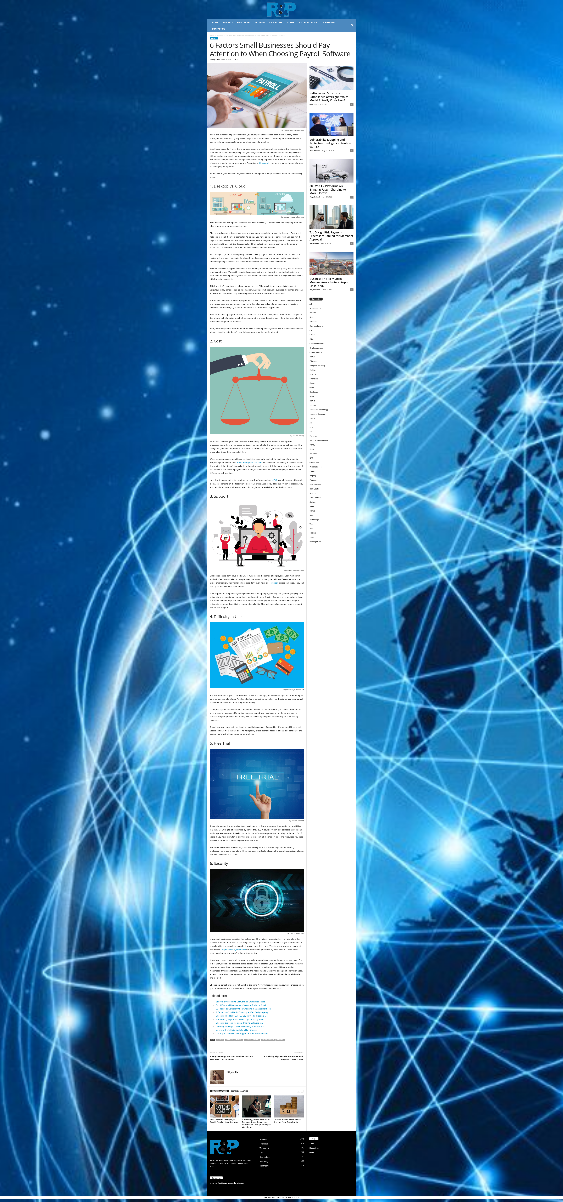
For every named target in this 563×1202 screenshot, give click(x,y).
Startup (312, 511)
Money (290, 22)
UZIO (274, 480)
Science (313, 493)
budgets (220, 1040)
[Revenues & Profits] (281, 9)
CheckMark (264, 163)
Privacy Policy (292, 1197)
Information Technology (319, 410)
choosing (229, 1040)
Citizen (312, 339)
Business (228, 22)
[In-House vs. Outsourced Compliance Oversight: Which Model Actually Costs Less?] (331, 78)
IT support (273, 583)
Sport (312, 506)
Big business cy (229, 949)
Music (312, 449)
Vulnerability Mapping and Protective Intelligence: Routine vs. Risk (330, 143)
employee (238, 1040)
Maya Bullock (315, 197)
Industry (313, 405)
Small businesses (268, 1040)
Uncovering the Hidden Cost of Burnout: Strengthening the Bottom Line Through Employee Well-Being (256, 1123)
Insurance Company (318, 414)
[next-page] (302, 1091)
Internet (260, 22)
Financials (314, 379)
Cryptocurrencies (316, 348)
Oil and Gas (314, 462)
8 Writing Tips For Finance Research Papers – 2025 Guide (283, 1058)
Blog (311, 317)
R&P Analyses (315, 484)
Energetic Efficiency (317, 366)
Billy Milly (215, 60)
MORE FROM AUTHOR (239, 1091)
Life (311, 432)
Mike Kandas (315, 150)
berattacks (241, 949)
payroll (256, 1040)
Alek (311, 104)
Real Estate (275, 22)
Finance (313, 374)
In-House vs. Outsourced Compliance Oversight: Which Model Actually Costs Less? (329, 96)
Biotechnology (315, 308)
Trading (313, 533)
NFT (311, 458)
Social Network (308, 22)
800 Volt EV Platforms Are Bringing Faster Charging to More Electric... (328, 189)
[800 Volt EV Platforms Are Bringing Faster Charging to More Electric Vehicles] (331, 171)
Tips (311, 524)
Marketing (313, 436)
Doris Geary (314, 243)
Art (311, 304)
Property (313, 476)
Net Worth (313, 454)
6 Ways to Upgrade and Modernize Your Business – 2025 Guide (231, 1058)
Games (312, 383)
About (311, 1144)
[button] (352, 25)
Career (312, 335)
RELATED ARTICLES (219, 1091)
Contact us (218, 28)
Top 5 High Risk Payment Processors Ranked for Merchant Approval (331, 236)
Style (311, 515)
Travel (312, 537)
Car (311, 330)
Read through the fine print (249, 462)
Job (311, 423)
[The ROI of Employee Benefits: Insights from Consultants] (289, 1106)
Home (215, 22)
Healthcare (244, 22)
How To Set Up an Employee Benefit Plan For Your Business (224, 1120)
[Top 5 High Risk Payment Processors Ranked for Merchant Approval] (331, 217)
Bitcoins (313, 313)
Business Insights (316, 326)
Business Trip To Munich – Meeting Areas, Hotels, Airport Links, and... (330, 282)
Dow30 (312, 357)
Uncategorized (315, 542)
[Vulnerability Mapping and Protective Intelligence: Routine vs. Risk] (331, 124)
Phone (312, 471)
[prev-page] (298, 1091)
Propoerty (313, 480)
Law (311, 427)
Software (280, 1040)
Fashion (313, 370)
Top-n (312, 528)
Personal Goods (316, 467)
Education (314, 361)
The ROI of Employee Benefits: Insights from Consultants (287, 1120)
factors (248, 1040)
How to (312, 401)
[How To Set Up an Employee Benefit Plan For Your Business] (224, 1106)
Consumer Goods (317, 344)
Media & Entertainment (319, 440)
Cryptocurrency (316, 352)
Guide (312, 388)
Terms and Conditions (274, 1197)
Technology (328, 22)
